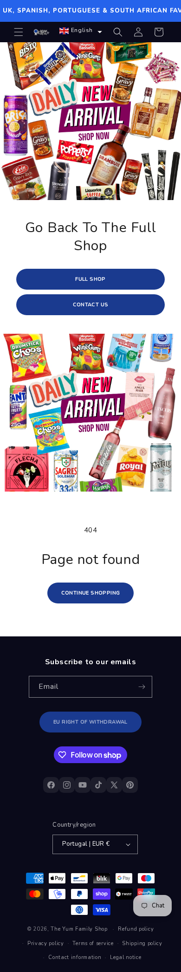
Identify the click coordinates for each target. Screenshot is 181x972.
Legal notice (125, 957)
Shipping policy (142, 943)
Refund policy (136, 929)
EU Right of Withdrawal (90, 722)
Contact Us (91, 304)
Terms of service (92, 943)
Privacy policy (45, 943)
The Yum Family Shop (79, 929)
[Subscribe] (141, 687)
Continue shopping (90, 593)
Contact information (74, 957)
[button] (18, 32)
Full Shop (90, 279)
